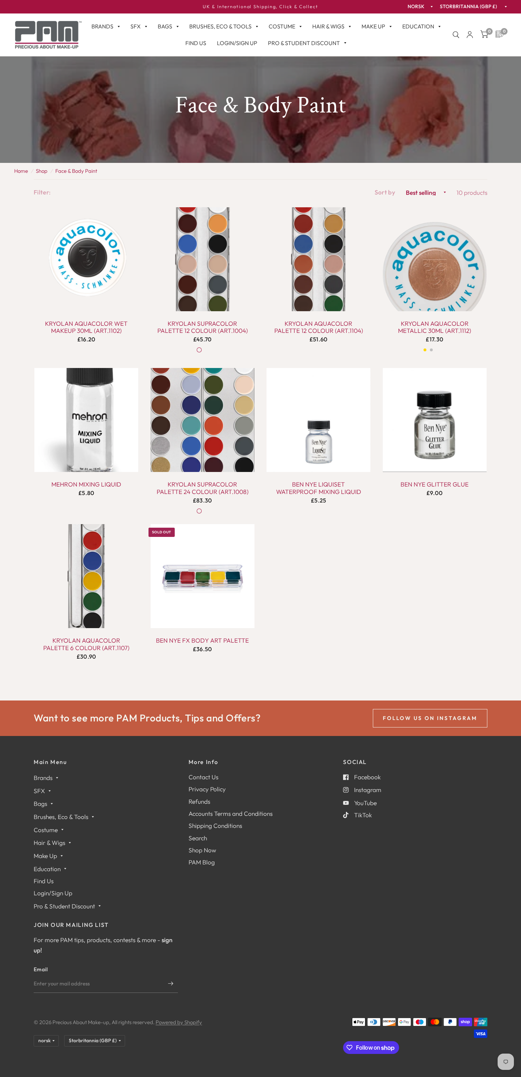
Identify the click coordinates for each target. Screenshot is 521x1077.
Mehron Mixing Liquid (86, 484)
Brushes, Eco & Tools (220, 26)
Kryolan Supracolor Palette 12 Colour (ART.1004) (202, 327)
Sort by (385, 192)
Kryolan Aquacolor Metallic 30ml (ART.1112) (434, 327)
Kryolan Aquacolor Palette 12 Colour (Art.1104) (318, 327)
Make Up (373, 26)
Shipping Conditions (215, 825)
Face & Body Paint (76, 170)
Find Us (195, 42)
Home (21, 170)
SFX (135, 26)
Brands (102, 26)
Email (41, 969)
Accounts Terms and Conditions (231, 813)
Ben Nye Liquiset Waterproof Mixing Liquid (318, 488)
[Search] (456, 34)
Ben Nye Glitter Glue (434, 484)
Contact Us (203, 777)
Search (198, 838)
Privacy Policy (207, 789)
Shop (41, 170)
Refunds (199, 801)
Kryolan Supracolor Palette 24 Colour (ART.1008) (202, 488)
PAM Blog (202, 862)
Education (418, 26)
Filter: (42, 192)
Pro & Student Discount (304, 42)
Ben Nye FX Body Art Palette (202, 640)
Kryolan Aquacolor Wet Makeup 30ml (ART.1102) (86, 327)
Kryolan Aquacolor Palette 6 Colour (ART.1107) (86, 644)
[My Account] (470, 34)
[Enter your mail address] (171, 983)
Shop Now (202, 850)
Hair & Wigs (328, 26)
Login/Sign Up (237, 42)
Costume (282, 26)
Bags (165, 26)
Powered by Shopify (179, 1022)
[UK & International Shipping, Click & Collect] (260, 7)
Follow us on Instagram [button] (430, 718)
